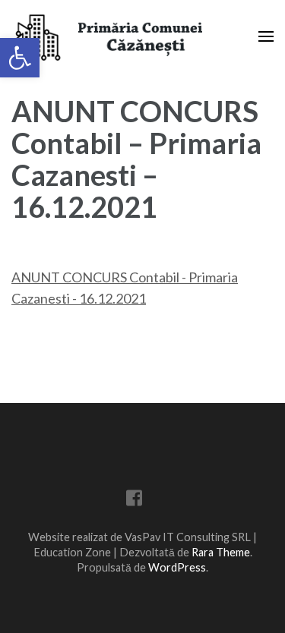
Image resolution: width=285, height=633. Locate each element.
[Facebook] (134, 500)
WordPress (177, 567)
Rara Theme (221, 552)
